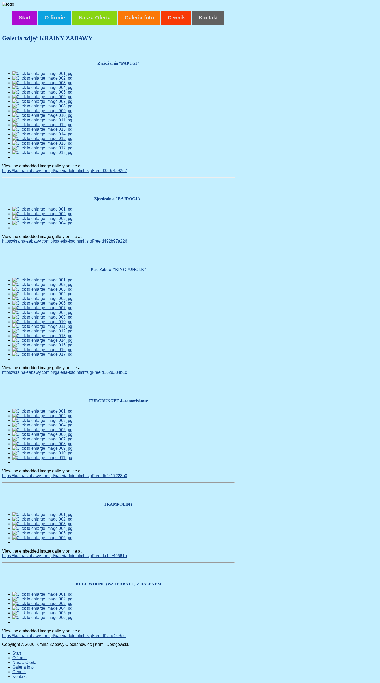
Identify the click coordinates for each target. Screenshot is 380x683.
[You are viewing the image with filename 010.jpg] (42, 115)
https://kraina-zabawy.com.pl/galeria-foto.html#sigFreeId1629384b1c (64, 372)
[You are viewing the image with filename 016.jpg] (42, 143)
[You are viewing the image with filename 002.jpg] (42, 78)
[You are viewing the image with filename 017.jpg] (42, 148)
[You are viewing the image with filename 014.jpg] (42, 134)
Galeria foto (139, 17)
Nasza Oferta (95, 17)
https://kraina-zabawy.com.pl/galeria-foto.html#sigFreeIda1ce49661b (64, 556)
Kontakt (208, 17)
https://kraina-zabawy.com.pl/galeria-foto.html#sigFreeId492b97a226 (64, 241)
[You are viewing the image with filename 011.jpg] (42, 120)
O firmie (55, 17)
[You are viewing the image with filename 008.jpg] (42, 106)
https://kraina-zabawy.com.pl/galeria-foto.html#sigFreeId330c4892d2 (64, 170)
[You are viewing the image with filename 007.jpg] (42, 101)
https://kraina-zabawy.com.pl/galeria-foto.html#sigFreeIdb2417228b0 (64, 476)
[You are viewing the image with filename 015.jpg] (42, 138)
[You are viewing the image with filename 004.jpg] (42, 87)
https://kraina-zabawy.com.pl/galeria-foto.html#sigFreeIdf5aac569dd (64, 635)
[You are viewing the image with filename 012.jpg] (42, 124)
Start (25, 17)
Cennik (176, 17)
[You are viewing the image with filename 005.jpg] (42, 92)
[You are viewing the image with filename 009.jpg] (42, 110)
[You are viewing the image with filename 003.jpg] (42, 83)
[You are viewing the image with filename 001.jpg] (42, 73)
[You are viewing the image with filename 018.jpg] (42, 152)
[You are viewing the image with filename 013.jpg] (42, 129)
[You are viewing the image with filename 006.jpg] (42, 97)
